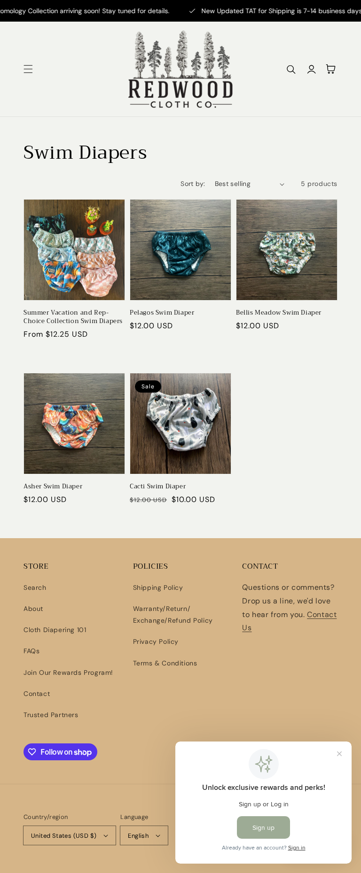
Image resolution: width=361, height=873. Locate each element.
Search (35, 587)
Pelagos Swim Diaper (162, 313)
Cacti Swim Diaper (158, 486)
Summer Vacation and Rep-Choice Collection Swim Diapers (73, 317)
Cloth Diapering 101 (55, 630)
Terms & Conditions (165, 663)
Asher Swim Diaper (53, 486)
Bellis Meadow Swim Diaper (279, 313)
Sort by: (192, 183)
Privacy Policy (156, 641)
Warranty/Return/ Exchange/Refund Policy (173, 614)
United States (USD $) (63, 836)
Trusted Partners (51, 715)
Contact (37, 693)
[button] (28, 69)
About (33, 608)
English (138, 836)
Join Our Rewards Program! (68, 672)
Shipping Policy (158, 587)
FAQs (31, 651)
